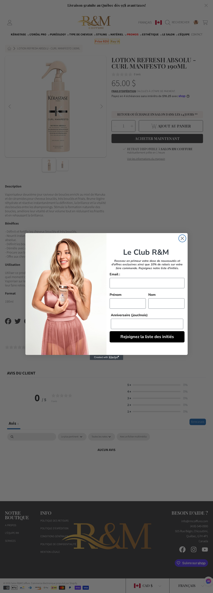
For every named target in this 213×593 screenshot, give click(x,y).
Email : (115, 274)
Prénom (115, 294)
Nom (152, 294)
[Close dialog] (182, 238)
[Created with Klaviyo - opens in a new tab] (106, 357)
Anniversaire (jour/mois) (129, 315)
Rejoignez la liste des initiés (147, 337)
